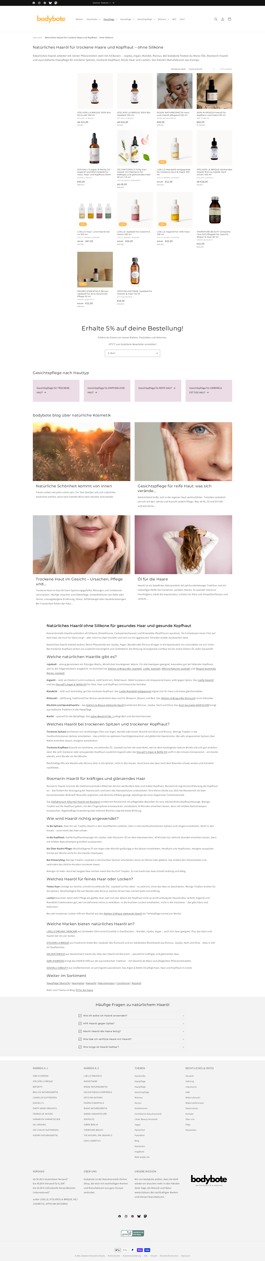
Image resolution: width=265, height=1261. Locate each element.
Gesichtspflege (142, 1092)
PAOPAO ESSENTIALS (94, 1103)
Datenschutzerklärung (132, 1256)
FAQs (188, 1124)
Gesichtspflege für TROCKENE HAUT (53, 390)
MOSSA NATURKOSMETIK (96, 1086)
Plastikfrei (140, 1135)
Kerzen (138, 1103)
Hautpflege (140, 1086)
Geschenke (140, 1075)
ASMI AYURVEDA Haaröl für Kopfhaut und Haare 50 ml (211, 113)
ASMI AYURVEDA (55, 960)
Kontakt (190, 1113)
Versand (190, 1075)
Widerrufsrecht (193, 1097)
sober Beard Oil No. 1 (102, 716)
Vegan (138, 1124)
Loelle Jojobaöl (151, 668)
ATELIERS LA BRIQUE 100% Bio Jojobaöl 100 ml (133, 113)
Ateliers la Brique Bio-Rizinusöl (178, 698)
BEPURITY (37, 1086)
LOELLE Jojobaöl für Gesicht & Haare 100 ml (133, 233)
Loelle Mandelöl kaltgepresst (135, 691)
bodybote (85, 1256)
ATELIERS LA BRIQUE (58, 942)
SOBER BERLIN (91, 1124)
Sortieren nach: (178, 69)
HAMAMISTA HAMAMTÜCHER (46, 1119)
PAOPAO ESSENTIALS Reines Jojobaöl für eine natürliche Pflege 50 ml (92, 294)
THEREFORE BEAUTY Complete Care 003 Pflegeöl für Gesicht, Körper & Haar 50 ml (214, 234)
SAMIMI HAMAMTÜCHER (95, 1113)
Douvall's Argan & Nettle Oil (71, 684)
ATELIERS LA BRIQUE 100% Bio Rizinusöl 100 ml (94, 113)
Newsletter (191, 1130)
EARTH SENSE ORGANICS (45, 1108)
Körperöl (136, 983)
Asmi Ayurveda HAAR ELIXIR (194, 705)
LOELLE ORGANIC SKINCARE (62, 931)
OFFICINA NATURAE (93, 1097)
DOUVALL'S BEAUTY (57, 967)
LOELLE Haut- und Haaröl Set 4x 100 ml (93, 233)
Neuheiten (140, 1146)
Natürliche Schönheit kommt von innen (74, 486)
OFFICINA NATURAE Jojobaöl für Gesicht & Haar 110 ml (134, 292)
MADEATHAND (90, 1081)
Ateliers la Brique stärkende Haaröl (105, 705)
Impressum (191, 1086)
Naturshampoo (106, 983)
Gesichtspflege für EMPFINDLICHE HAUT (106, 390)
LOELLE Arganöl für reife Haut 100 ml (173, 233)
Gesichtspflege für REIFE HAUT (155, 388)
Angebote (139, 1151)
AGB (188, 1092)
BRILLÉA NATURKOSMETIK (45, 1092)
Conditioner (123, 983)
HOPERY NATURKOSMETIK (45, 1135)
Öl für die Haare (153, 579)
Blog (137, 1140)
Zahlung (190, 1081)
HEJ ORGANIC (39, 1124)
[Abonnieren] (156, 353)
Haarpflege (140, 1081)
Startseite (37, 37)
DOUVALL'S (38, 1103)
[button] (93, 19)
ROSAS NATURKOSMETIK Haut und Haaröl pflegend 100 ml (173, 113)
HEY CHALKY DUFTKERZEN (46, 1130)
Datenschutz (192, 1108)
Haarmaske (78, 983)
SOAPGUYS (89, 1119)
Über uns (190, 1119)
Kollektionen (141, 1108)
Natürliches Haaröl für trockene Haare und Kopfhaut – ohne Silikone (79, 37)
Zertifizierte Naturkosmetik (148, 1113)
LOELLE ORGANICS (93, 1075)
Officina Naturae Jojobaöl (176, 668)
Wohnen (139, 1097)
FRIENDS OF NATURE (43, 1113)
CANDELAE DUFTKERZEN (45, 1097)
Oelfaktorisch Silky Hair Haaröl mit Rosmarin (75, 801)
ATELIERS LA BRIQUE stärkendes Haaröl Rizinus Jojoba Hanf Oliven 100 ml (214, 172)
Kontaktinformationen (169, 1256)
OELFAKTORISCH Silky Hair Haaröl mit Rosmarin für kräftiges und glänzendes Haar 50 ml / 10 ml (134, 173)
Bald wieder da (142, 1157)
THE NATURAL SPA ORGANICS (98, 1135)
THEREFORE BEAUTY (93, 1130)
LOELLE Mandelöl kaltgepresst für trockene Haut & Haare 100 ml (173, 172)
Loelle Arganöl (206, 680)
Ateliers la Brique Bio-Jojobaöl (125, 668)
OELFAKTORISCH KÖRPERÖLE (98, 1092)
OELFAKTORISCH (56, 954)
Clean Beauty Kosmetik (146, 1119)
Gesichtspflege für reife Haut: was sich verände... (174, 488)
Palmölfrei (140, 1130)
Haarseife (91, 983)
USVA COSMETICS (92, 1140)
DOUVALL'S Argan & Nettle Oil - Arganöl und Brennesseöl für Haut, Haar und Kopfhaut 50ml (94, 172)
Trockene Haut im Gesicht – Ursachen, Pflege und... (79, 581)
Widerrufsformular (195, 1103)
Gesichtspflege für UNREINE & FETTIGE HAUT (205, 390)
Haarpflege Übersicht (58, 983)
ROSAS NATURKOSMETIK (95, 1108)
